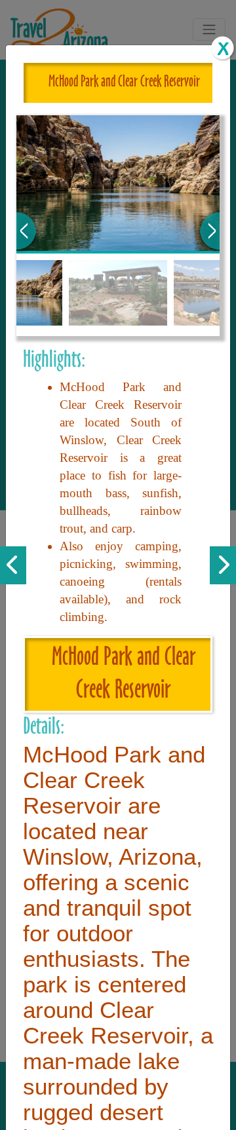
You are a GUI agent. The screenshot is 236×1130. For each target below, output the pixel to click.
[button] (26, 231)
